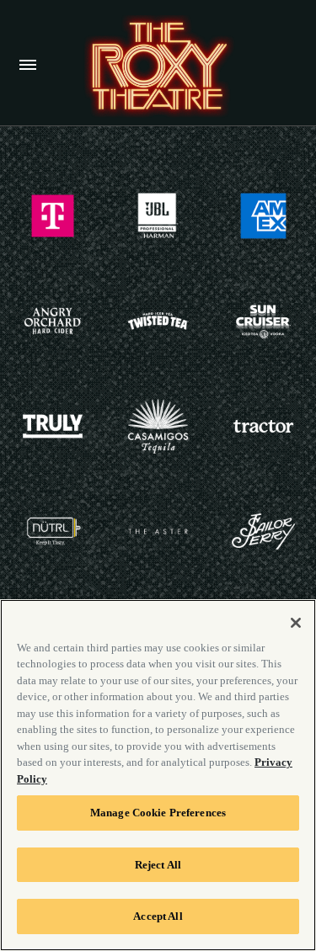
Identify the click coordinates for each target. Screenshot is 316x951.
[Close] (295, 622)
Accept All (157, 916)
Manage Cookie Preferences (158, 812)
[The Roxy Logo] (157, 66)
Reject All (158, 864)
